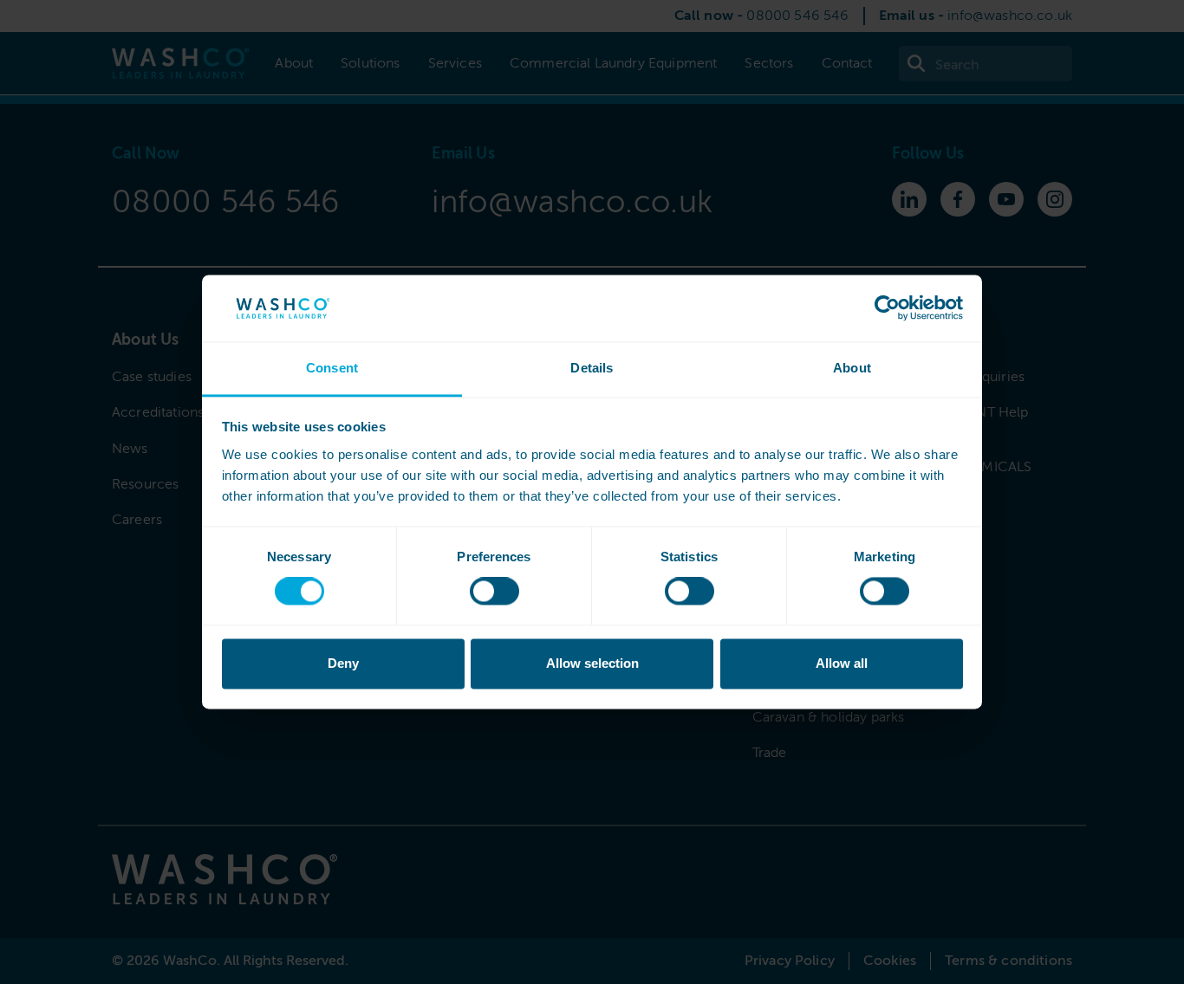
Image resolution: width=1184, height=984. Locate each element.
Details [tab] (591, 367)
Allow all (842, 663)
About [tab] (852, 367)
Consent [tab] (332, 367)
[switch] (494, 591)
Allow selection (592, 663)
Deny (343, 663)
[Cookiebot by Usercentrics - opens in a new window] (887, 308)
